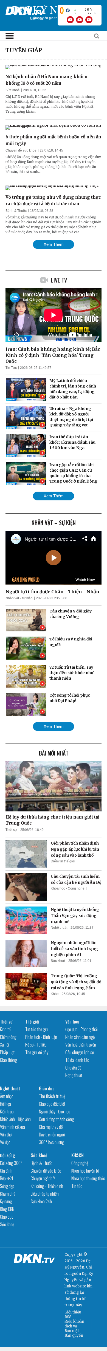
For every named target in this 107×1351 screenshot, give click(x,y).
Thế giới (32, 1021)
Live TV (59, 280)
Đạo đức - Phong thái (81, 1029)
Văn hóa (72, 1021)
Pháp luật (7, 1052)
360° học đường (51, 1142)
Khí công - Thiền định (47, 1186)
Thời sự (11, 830)
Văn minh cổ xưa (12, 1127)
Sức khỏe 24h (41, 1201)
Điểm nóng (8, 1037)
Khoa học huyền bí (85, 1170)
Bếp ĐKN (6, 1178)
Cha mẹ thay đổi (51, 1127)
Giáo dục (47, 1088)
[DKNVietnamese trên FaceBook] (68, 10)
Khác (54, 994)
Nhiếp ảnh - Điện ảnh (15, 1119)
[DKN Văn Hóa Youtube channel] (88, 19)
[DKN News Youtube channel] (70, 19)
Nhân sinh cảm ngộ (80, 1037)
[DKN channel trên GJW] (85, 10)
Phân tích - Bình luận (41, 1037)
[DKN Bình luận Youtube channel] (79, 19)
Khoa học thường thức (88, 1178)
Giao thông (8, 1060)
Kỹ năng (6, 1201)
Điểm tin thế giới (63, 861)
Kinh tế (5, 1029)
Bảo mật (71, 1331)
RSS (67, 1317)
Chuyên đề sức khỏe (20, 150)
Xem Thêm (54, 244)
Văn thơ (6, 1134)
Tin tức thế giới (36, 1029)
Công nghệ (79, 1163)
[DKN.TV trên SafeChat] (62, 10)
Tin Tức (11, 368)
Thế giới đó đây (36, 1052)
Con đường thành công (56, 1119)
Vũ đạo (5, 1142)
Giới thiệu (72, 1312)
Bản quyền (73, 1335)
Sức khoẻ (12, 90)
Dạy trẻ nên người (52, 1134)
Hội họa (5, 1104)
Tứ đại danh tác (77, 1060)
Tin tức (76, 1186)
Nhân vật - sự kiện (19, 598)
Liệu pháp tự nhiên (45, 1193)
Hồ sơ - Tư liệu (36, 1044)
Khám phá (7, 1193)
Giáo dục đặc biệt (52, 1104)
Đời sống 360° (11, 1163)
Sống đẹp (7, 1186)
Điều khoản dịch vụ (74, 1324)
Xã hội (4, 1044)
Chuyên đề (73, 1067)
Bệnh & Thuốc (16, 211)
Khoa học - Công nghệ (68, 888)
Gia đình (6, 1170)
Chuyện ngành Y (43, 1178)
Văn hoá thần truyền (80, 1044)
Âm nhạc (6, 1096)
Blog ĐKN (7, 1209)
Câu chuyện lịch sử (79, 1052)
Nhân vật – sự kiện (54, 522)
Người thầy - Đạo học (54, 1111)
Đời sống (7, 1155)
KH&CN (77, 1155)
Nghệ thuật (59, 928)
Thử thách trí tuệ (52, 1096)
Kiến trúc (7, 1111)
